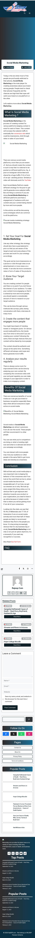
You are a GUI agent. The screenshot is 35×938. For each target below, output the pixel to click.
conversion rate (19, 133)
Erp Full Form (16, 542)
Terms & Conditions (18, 761)
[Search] (29, 719)
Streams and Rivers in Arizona (10, 871)
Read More (17, 617)
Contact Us (17, 747)
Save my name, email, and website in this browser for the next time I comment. (18, 698)
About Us (17, 752)
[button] (24, 13)
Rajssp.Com (8, 606)
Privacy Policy (17, 756)
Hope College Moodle (8, 877)
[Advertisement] (17, 41)
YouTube (27, 180)
